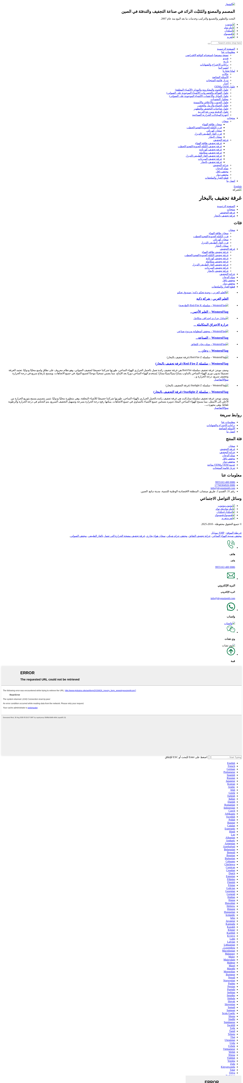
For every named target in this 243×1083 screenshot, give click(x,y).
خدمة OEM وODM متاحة (221, 464)
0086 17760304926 (225, 485)
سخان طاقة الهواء (212, 124)
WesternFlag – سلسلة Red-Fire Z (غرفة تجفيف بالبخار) (191, 363)
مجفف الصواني (78, 536)
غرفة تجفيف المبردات (210, 159)
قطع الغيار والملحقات (216, 177)
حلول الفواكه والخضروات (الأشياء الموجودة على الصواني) (197, 92)
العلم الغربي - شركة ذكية (212, 298)
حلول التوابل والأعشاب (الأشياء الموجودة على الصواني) (198, 96)
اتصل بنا (230, 181)
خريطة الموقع (234, 532)
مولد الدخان (222, 168)
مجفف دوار (222, 174)
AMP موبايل (217, 532)
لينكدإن (220, 512)
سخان (225, 121)
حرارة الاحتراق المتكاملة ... (211, 324)
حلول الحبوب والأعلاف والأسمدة (211, 102)
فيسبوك (219, 515)
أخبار (225, 83)
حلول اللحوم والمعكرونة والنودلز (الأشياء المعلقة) (201, 89)
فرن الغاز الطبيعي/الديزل (208, 133)
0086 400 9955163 (225, 482)
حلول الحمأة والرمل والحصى (212, 105)
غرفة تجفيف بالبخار (211, 162)
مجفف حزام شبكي (177, 536)
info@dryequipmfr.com (223, 488)
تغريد (224, 518)
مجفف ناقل (222, 171)
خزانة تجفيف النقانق (200, 536)
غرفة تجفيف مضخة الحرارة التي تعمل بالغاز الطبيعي (116, 536)
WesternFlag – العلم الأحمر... (209, 312)
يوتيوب (221, 505)
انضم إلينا (223, 67)
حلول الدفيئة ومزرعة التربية (213, 111)
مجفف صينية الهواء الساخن (227, 536)
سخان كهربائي (214, 130)
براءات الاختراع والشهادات (214, 64)
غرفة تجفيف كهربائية (210, 149)
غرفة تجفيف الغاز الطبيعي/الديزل (204, 155)
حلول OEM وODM (224, 86)
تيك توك (220, 508)
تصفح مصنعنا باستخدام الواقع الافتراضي (206, 55)
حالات (225, 74)
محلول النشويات (219, 99)
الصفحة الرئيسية (226, 48)
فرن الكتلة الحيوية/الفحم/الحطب (204, 127)
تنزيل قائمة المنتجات (217, 80)
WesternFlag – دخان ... (213, 350)
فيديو (225, 58)
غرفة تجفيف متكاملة (210, 152)
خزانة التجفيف (220, 165)
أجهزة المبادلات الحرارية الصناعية (210, 114)
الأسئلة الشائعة (220, 77)
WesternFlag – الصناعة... (212, 337)
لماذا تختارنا (229, 70)
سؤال (225, 379)
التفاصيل (218, 379)
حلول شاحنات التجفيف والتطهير (211, 108)
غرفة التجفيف (220, 140)
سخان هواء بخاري (155, 536)
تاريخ (225, 61)
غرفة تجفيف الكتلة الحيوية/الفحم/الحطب (200, 146)
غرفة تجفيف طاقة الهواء (208, 143)
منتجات (231, 118)
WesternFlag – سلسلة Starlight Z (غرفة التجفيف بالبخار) (190, 392)
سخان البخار (215, 136)
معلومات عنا (228, 52)
